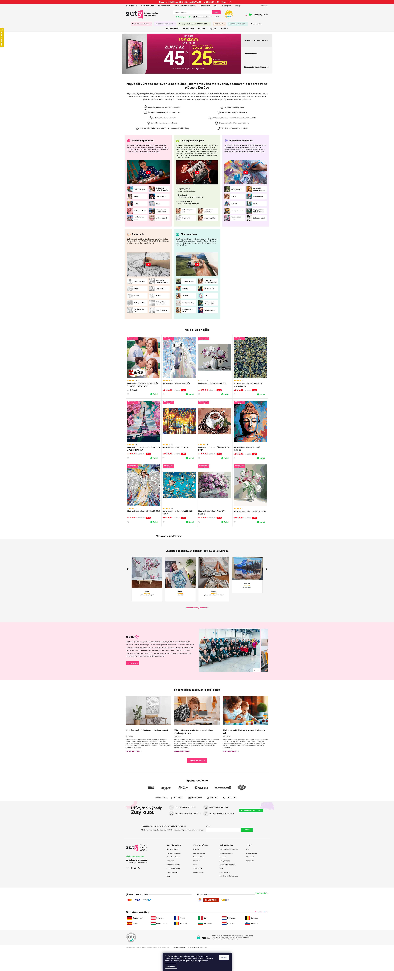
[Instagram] (131, 868)
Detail (155, 394)
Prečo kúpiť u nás (172, 872)
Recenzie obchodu (251, 853)
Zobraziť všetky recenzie (196, 607)
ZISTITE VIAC (132, 663)
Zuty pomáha (250, 861)
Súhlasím (224, 958)
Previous (254, 670)
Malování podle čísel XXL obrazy (229, 876)
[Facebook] (127, 868)
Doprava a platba (226, 5)
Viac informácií (260, 893)
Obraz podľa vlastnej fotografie (229, 849)
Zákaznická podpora (203, 17)
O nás (215, 5)
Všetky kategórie (225, 872)
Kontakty (237, 5)
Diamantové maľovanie (226, 853)
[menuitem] (141, 24)
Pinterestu (231, 798)
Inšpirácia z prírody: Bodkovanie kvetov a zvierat (147, 730)
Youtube (214, 798)
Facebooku (178, 798)
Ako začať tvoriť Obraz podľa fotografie (185, 5)
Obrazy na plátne (225, 861)
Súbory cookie (197, 868)
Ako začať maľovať (131, 5)
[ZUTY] (139, 847)
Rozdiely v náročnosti (173, 864)
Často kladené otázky (173, 868)
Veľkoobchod (250, 857)
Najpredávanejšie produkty (227, 864)
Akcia (221, 868)
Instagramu (196, 798)
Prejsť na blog (196, 760)
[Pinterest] (139, 868)
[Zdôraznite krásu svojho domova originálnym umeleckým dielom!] (197, 711)
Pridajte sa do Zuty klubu (250, 810)
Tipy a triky (170, 861)
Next (258, 670)
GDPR (195, 864)
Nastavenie (171, 966)
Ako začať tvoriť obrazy (147, 5)
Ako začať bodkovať (164, 5)
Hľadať (216, 12)
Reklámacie (196, 861)
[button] (124, 54)
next (266, 569)
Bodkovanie (223, 857)
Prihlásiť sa (247, 830)
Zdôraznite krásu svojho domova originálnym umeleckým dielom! (193, 731)
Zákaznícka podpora (138, 860)
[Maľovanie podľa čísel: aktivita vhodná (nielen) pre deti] (245, 711)
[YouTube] (135, 868)
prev (128, 569)
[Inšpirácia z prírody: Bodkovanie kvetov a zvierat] (148, 711)
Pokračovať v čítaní (133, 751)
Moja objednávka (205, 5)
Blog (168, 876)
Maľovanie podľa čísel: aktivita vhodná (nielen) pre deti (245, 731)
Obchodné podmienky (199, 853)
